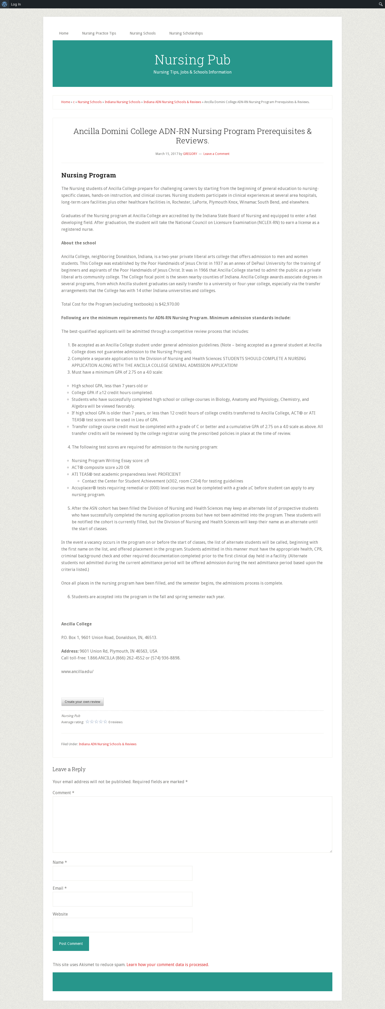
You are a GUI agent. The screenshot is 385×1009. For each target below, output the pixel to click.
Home (65, 102)
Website (60, 914)
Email (60, 888)
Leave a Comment (216, 154)
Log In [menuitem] (16, 4)
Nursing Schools (90, 102)
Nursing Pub (192, 59)
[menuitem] (4, 4)
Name (60, 862)
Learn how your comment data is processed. (167, 964)
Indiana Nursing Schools (122, 102)
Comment (63, 792)
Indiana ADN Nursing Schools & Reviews (172, 102)
